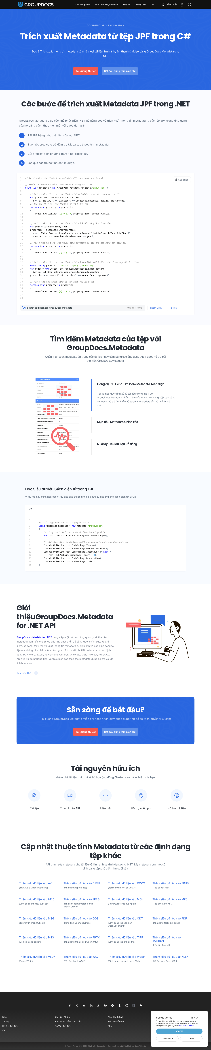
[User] (182, 4)
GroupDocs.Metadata (33, 120)
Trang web (141, 4)
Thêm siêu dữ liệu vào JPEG (81, 899)
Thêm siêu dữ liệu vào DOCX (126, 883)
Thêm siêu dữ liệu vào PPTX (81, 937)
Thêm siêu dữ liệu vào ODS (80, 918)
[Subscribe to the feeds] (141, 1006)
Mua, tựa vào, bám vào (106, 4)
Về (153, 4)
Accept (179, 1031)
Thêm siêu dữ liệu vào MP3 (169, 899)
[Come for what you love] (120, 1006)
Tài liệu (173, 307)
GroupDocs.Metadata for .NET (34, 637)
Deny (191, 1039)
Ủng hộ (126, 4)
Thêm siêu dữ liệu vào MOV (125, 899)
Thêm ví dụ (156, 307)
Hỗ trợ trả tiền (10, 1026)
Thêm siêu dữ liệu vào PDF (169, 918)
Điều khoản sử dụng (131, 1046)
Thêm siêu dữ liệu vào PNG (36, 937)
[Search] (190, 4)
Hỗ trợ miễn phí (116, 1021)
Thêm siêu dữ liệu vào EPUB (170, 883)
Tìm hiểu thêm (25, 673)
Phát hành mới (115, 1017)
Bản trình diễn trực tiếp (68, 1021)
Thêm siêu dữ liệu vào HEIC (37, 899)
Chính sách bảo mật (115, 1046)
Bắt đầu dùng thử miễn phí (119, 71)
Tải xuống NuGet (86, 71)
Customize (167, 1039)
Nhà (4, 1017)
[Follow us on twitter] (77, 1006)
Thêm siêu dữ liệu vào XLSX (170, 956)
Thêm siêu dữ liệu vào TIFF (125, 937)
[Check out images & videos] (127, 1006)
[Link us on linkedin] (91, 1006)
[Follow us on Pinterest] (113, 1006)
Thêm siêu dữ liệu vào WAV (81, 956)
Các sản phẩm (83, 4)
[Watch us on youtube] (84, 1006)
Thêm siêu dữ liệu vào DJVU (81, 883)
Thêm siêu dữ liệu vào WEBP (126, 956)
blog (110, 1026)
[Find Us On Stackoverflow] (98, 1006)
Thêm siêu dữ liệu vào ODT (125, 918)
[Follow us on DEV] (134, 1006)
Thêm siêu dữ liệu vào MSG (36, 918)
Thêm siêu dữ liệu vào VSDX (37, 956)
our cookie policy (186, 1026)
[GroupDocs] (36, 4)
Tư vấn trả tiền (63, 1026)
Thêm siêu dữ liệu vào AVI (35, 883)
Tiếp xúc (142, 1046)
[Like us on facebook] (70, 1006)
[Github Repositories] (105, 1006)
